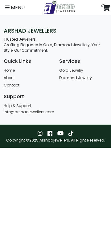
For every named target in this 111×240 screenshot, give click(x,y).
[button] (15, 8)
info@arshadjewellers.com (29, 111)
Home (9, 70)
